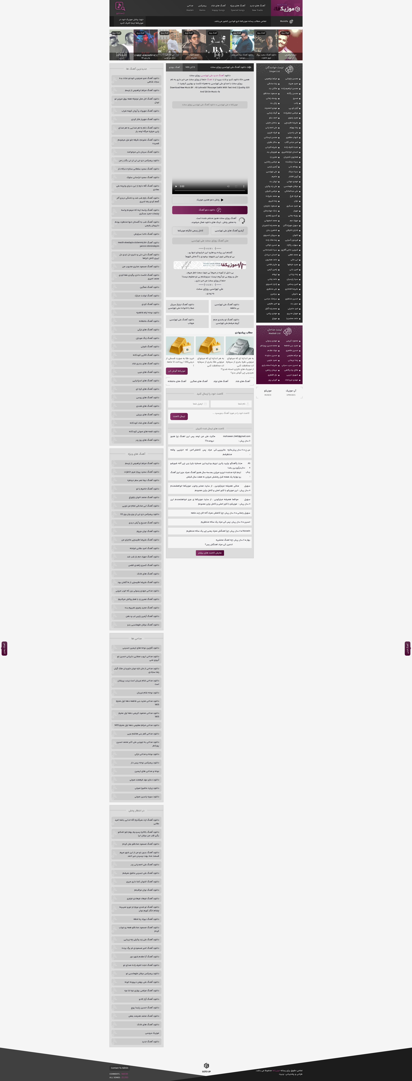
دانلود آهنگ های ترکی (148, 330)
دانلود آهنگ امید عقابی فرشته (144, 548)
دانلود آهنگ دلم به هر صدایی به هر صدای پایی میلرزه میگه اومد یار (138, 129)
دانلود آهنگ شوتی (150, 346)
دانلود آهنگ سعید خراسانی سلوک (143, 177)
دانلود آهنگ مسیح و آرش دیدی (144, 523)
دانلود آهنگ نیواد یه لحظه (146, 919)
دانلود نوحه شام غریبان (148, 693)
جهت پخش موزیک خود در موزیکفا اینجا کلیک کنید (131, 21)
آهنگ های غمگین (199, 381)
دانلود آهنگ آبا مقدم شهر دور (144, 957)
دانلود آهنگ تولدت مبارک (147, 296)
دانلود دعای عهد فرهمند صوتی (144, 780)
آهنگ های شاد (242, 381)
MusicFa (284, 21)
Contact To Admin (119, 1068)
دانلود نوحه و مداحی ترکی (147, 754)
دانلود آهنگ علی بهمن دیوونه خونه (142, 982)
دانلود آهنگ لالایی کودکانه (146, 355)
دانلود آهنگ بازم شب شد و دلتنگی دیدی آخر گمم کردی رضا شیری (138, 199)
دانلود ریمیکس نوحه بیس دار (145, 763)
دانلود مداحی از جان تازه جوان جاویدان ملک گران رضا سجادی (136, 670)
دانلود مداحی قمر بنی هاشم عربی (143, 734)
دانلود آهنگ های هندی (147, 406)
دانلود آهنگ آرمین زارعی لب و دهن (142, 616)
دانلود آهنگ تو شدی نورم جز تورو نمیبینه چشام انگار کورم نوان (139, 909)
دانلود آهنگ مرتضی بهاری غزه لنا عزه (141, 990)
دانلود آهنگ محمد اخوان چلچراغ (144, 497)
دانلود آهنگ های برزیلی (147, 414)
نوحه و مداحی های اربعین (147, 771)
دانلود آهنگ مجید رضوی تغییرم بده (142, 608)
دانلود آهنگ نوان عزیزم (148, 531)
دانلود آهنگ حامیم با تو (147, 489)
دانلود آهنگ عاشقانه (149, 321)
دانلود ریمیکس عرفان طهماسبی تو (142, 973)
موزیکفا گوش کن (176, 371)
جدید (215, 75)
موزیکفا (286, 8)
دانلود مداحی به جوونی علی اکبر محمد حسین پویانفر (137, 744)
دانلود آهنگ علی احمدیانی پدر (145, 864)
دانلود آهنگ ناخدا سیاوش (146, 234)
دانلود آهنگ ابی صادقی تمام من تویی (140, 506)
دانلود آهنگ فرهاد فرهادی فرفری (143, 898)
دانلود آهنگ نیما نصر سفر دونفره (143, 480)
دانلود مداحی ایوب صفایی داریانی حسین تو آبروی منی (138, 658)
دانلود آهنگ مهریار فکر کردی (145, 119)
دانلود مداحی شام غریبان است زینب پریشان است (138, 682)
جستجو (120, 13)
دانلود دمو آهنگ (207, 210)
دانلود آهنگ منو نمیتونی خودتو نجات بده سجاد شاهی (139, 80)
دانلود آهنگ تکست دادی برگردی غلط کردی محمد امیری (139, 277)
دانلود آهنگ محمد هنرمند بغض (143, 1016)
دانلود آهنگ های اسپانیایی (145, 381)
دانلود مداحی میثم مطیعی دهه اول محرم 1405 (136, 725)
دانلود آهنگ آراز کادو (149, 999)
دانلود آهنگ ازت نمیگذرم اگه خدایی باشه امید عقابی (137, 821)
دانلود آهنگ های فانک (148, 574)
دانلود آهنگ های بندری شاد (145, 363)
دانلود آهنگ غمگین (149, 287)
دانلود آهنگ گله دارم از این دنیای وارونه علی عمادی (137, 187)
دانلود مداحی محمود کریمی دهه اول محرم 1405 (138, 715)
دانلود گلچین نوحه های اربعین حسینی (140, 648)
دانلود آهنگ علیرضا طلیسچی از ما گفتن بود (138, 582)
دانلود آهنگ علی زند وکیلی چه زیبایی (141, 939)
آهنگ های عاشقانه (177, 381)
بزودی (171, 67)
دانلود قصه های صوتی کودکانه (144, 431)
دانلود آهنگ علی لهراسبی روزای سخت (228, 67)
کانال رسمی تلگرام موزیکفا (190, 231)
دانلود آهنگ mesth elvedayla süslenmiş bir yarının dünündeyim (138, 244)
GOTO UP (206, 1071)
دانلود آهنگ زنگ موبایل (147, 338)
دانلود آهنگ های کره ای (147, 389)
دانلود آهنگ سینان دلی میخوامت (143, 152)
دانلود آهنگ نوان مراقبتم (146, 890)
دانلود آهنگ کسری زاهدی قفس (143, 565)
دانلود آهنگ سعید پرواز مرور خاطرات (141, 472)
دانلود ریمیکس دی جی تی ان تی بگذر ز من (139, 160)
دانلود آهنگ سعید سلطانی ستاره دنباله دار (138, 169)
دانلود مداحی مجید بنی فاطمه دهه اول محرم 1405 (137, 703)
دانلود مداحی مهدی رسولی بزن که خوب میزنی (137, 591)
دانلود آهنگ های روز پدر (147, 440)
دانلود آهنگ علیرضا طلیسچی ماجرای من (140, 540)
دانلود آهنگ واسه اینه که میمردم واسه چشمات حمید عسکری (140, 211)
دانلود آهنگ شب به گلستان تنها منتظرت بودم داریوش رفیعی (137, 223)
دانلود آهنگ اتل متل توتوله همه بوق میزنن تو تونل (136, 100)
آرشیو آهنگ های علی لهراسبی (229, 231)
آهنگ (177, 67)
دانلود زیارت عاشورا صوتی (147, 788)
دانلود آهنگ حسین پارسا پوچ (145, 1008)
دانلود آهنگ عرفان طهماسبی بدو (143, 625)
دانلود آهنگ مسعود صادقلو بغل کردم (140, 844)
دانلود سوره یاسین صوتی (147, 797)
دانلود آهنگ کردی (150, 304)
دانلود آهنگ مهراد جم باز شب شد (143, 557)
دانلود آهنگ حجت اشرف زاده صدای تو (141, 965)
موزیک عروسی (152, 1033)
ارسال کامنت (179, 416)
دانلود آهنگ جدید (150, 1042)
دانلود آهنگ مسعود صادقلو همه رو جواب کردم (139, 929)
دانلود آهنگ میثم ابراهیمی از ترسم (142, 90)
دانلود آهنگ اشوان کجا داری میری (142, 882)
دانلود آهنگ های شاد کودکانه (144, 423)
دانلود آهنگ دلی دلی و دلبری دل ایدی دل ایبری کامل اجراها (139, 256)
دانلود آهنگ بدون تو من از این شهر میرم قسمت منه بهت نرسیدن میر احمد (139, 854)
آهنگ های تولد (220, 381)
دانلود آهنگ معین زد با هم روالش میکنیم (138, 599)
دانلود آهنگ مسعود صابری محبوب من (140, 266)
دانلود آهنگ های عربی (148, 372)
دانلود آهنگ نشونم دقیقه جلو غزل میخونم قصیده (138, 141)
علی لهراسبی (207, 75)
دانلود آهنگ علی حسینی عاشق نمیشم (140, 873)
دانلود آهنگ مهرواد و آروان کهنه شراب (140, 111)
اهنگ (209, 79)
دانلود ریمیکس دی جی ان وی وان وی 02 (139, 514)
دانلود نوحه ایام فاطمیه (147, 312)
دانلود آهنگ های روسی (147, 397)
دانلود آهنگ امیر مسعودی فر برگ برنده (140, 948)
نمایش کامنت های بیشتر (210, 553)
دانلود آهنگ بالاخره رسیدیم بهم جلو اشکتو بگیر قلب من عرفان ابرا (138, 834)
